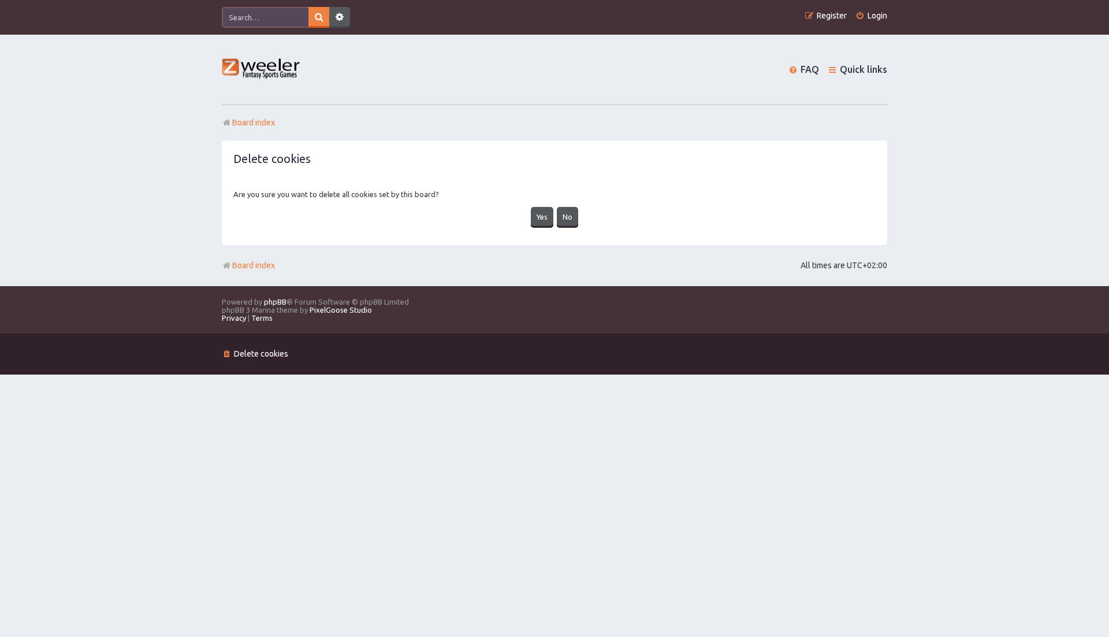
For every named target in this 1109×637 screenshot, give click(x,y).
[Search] (318, 17)
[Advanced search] (339, 17)
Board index (253, 265)
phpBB (275, 302)
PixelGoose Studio (341, 310)
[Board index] (261, 69)
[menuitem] (871, 16)
